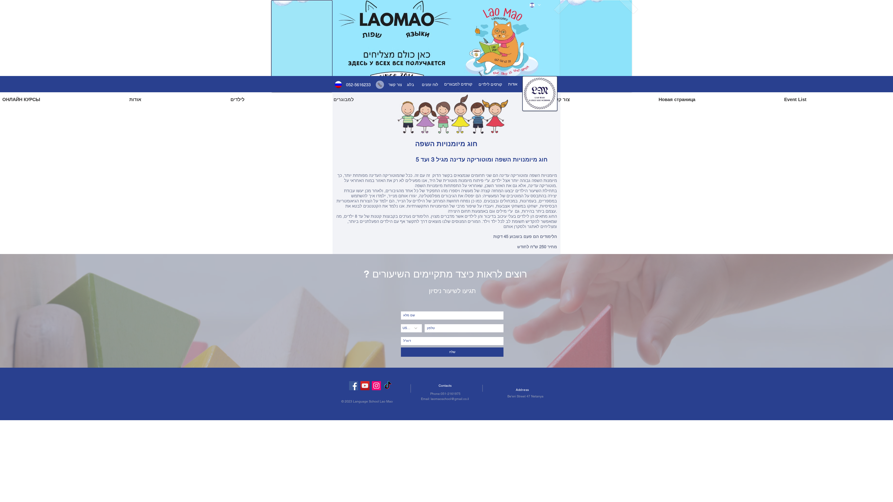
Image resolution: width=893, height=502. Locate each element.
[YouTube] (365, 385)
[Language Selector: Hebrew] (534, 5)
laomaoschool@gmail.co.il (450, 399)
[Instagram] (376, 385)
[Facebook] (353, 385)
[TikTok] (387, 385)
